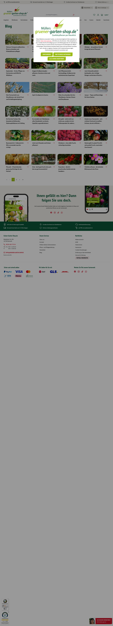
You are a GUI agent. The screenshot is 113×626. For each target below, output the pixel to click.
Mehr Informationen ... (46, 41)
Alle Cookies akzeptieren (57, 59)
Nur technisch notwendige (63, 54)
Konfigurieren (47, 54)
